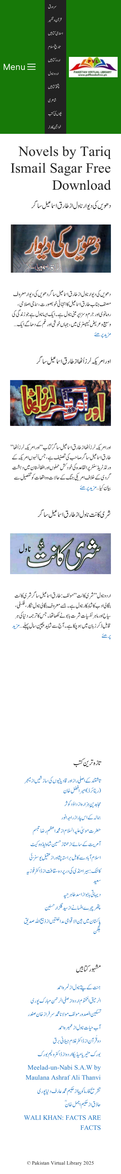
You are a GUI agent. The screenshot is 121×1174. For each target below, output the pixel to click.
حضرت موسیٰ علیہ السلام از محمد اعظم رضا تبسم (67, 831)
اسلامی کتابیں (55, 33)
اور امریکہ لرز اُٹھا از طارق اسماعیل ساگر (74, 361)
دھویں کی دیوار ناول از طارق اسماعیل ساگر (71, 206)
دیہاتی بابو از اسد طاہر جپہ (82, 894)
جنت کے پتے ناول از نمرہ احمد (79, 987)
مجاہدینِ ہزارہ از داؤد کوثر (82, 804)
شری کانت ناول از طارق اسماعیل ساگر (74, 515)
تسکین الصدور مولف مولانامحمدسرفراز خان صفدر (64, 1014)
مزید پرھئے (102, 334)
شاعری (52, 100)
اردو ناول (53, 73)
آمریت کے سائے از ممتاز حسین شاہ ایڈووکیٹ (65, 844)
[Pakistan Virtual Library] (93, 67)
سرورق (52, 6)
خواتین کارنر (54, 127)
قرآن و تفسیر (55, 20)
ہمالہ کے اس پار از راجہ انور (81, 817)
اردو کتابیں (54, 60)
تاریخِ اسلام (54, 46)
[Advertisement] (60, 693)
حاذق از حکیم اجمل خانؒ (83, 1104)
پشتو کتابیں (53, 87)
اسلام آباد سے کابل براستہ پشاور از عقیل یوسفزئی (65, 858)
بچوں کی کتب (55, 113)
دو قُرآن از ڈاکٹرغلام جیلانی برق (77, 1041)
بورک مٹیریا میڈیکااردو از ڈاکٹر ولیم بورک (69, 1054)
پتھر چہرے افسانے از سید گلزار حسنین (73, 908)
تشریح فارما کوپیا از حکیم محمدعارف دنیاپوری (69, 1091)
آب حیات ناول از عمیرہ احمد (79, 1027)
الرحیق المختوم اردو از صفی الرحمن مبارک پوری (66, 1001)
